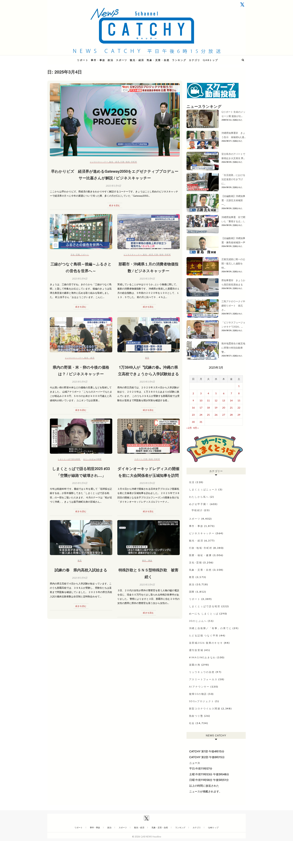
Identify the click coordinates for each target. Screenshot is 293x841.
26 (216, 414)
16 (193, 407)
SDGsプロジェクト (201, 701)
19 (216, 407)
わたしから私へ (199, 496)
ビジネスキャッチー (99, 162)
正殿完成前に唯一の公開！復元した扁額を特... (233, 263)
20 (223, 407)
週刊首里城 (196, 650)
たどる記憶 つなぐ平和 (204, 635)
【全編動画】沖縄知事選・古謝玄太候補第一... (233, 200)
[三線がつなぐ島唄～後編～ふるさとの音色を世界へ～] (81, 231)
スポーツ (121, 60)
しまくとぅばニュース (203, 489)
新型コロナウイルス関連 (204, 708)
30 (193, 421)
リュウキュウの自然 (202, 672)
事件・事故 (98, 60)
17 (201, 407)
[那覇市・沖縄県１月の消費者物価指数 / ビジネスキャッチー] (148, 231)
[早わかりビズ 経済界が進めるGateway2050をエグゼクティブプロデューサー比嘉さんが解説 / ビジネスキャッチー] (115, 119)
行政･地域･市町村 (128, 162)
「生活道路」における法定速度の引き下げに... (233, 179)
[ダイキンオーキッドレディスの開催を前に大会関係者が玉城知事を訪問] (148, 436)
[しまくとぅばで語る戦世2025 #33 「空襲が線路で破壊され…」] (81, 436)
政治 (110, 60)
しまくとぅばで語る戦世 (69, 459)
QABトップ (210, 60)
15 (239, 400)
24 (201, 414)
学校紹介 (197, 510)
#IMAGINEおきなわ (202, 657)
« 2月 (189, 427)
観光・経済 (137, 60)
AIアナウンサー (199, 686)
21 (231, 407)
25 (208, 414)
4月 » (196, 427)
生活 (192, 482)
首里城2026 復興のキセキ (206, 642)
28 (231, 414)
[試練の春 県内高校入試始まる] (81, 537)
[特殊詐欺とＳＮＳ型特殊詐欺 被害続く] (148, 537)
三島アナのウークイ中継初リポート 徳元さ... (233, 305)
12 (216, 400)
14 (231, 400)
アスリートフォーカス (203, 679)
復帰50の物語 (198, 693)
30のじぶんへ (198, 620)
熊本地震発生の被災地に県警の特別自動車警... (233, 347)
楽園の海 (194, 664)
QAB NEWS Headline (65, 58)
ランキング (179, 60)
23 (193, 414)
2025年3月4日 (113, 185)
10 (201, 400)
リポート (82, 60)
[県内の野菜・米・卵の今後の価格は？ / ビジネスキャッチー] (81, 334)
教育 (147, 358)
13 (223, 400)
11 (208, 400)
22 (239, 407)
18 (208, 407)
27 (223, 414)
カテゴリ (194, 60)
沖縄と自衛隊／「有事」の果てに (210, 628)
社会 (192, 723)
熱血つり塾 (196, 715)
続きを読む (114, 205)
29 (239, 414)
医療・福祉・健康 (200, 555)
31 (201, 421)
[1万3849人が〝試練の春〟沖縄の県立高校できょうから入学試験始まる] (148, 334)
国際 (192, 591)
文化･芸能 (75, 254)
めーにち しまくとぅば (204, 613)
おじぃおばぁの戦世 (92, 459)
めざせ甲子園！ (199, 504)
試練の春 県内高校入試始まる (81, 570)
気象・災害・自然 (158, 60)
